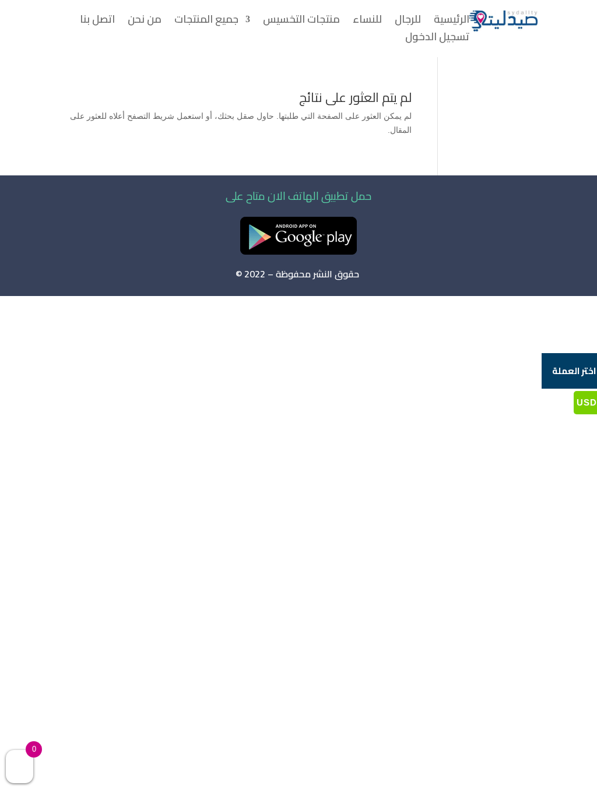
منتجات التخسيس (301, 21)
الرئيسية (451, 21)
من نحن (144, 21)
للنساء (367, 21)
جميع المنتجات (206, 21)
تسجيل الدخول (437, 39)
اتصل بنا (97, 21)
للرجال (408, 21)
